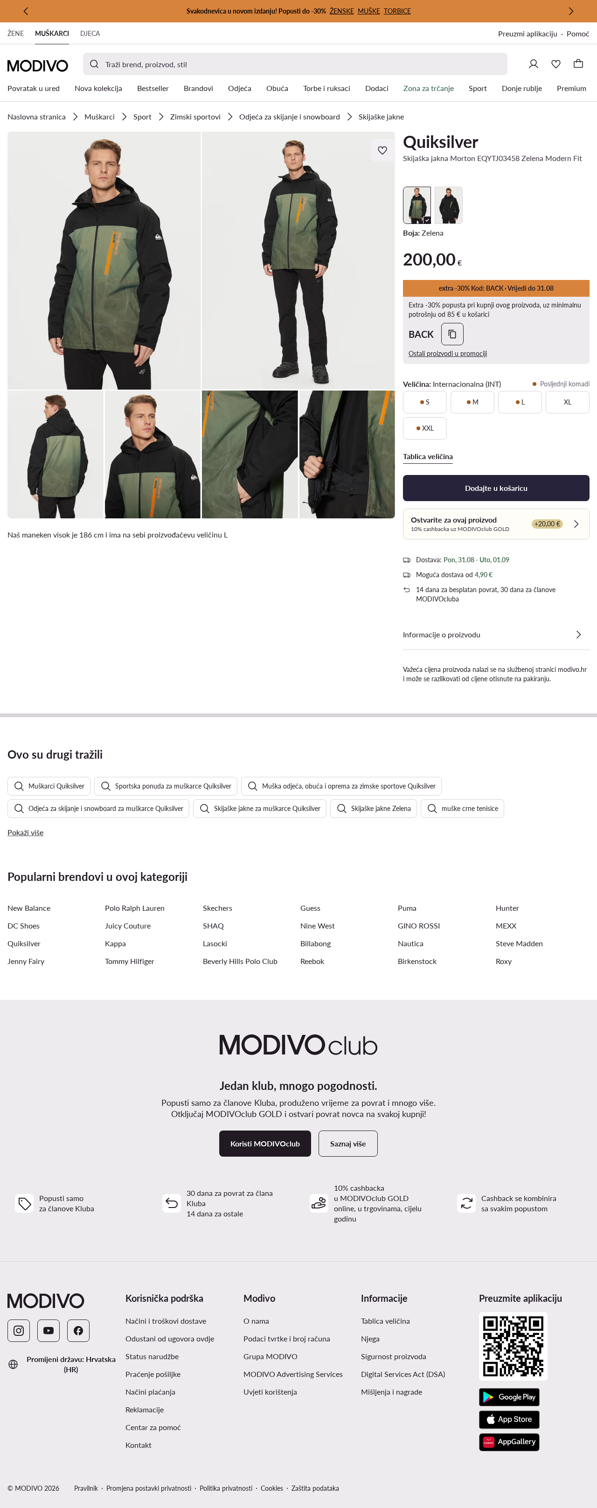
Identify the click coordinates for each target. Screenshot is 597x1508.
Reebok (312, 960)
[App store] (509, 1419)
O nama (256, 1320)
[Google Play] (509, 1397)
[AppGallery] (509, 1442)
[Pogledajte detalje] (578, 634)
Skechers (217, 907)
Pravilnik (86, 1488)
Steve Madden (519, 943)
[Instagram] (18, 1331)
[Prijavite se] (533, 64)
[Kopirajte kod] (452, 334)
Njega (370, 1338)
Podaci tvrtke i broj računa (286, 1338)
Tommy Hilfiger (129, 960)
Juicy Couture (128, 925)
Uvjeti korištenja (270, 1391)
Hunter (507, 907)
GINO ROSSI (419, 925)
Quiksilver (440, 141)
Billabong (315, 943)
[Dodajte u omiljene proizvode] (383, 150)
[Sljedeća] (571, 11)
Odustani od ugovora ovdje (169, 1338)
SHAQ (213, 925)
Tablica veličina (385, 1320)
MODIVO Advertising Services (293, 1373)
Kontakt (138, 1444)
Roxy (504, 960)
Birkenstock (417, 960)
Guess (310, 907)
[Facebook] (78, 1331)
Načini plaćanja (150, 1391)
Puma (407, 907)
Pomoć (578, 33)
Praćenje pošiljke (152, 1373)
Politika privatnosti (226, 1488)
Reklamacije (144, 1409)
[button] (104, 261)
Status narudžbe (152, 1356)
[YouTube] (48, 1331)
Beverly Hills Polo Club (240, 960)
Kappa (115, 943)
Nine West (317, 925)
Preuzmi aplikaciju (527, 33)
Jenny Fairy (25, 960)
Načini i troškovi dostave (165, 1320)
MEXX (506, 925)
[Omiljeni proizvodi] (556, 64)
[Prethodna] (26, 11)
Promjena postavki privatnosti (148, 1488)
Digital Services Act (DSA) (403, 1373)
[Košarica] (578, 64)
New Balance (28, 907)
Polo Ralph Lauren (135, 907)
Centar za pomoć (153, 1427)
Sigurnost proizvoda (393, 1356)
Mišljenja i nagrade (391, 1391)
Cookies (272, 1488)
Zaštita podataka (315, 1488)
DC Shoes (23, 925)
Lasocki (215, 943)
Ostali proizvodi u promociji (448, 353)
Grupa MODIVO (270, 1356)
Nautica (410, 943)
